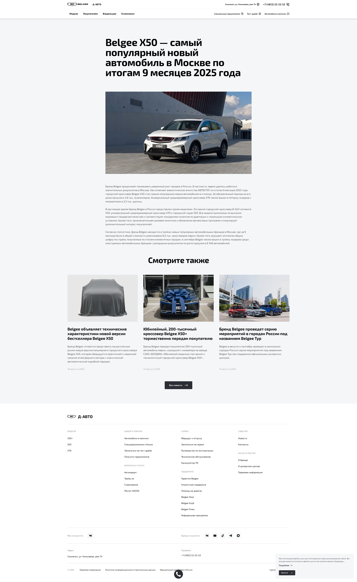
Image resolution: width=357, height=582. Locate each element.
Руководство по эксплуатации (197, 450)
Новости (242, 438)
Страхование (131, 484)
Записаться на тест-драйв (138, 450)
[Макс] (238, 535)
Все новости (175, 385)
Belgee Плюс (188, 509)
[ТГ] (230, 535)
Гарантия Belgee (189, 478)
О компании (127, 13)
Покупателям (90, 13)
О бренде (243, 460)
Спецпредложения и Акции (138, 444)
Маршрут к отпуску (191, 438)
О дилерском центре (249, 466)
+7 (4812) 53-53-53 (191, 555)
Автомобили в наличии (136, 438)
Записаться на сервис (192, 444)
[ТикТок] (222, 535)
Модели (73, 13)
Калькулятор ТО (189, 462)
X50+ (70, 438)
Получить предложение (136, 456)
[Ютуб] (215, 535)
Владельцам (109, 13)
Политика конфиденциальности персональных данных (130, 570)
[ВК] (90, 535)
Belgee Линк (187, 497)
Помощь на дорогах (191, 490)
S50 (69, 444)
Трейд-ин (129, 478)
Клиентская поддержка (193, 484)
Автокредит (130, 472)
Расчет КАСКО (131, 490)
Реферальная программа (194, 515)
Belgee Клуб (187, 503)
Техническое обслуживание (196, 456)
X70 (69, 450)
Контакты (243, 444)
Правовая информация (250, 472)
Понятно (284, 573)
